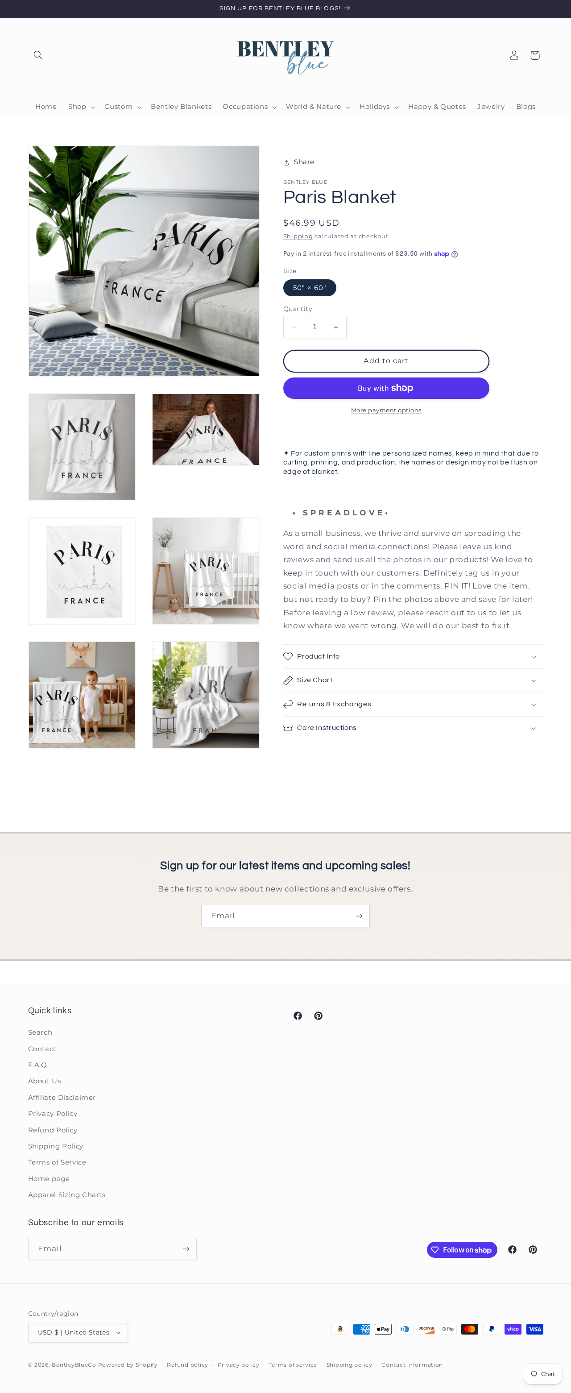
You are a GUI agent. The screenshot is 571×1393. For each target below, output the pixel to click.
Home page (49, 1179)
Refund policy (187, 1365)
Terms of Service (57, 1162)
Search (40, 1032)
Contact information (412, 1365)
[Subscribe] (359, 916)
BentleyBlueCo (74, 1365)
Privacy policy (239, 1365)
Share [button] (304, 162)
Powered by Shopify (128, 1365)
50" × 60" (310, 288)
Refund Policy (53, 1130)
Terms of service (293, 1365)
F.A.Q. (38, 1065)
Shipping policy (349, 1365)
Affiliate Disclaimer (62, 1098)
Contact (42, 1049)
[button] (38, 55)
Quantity (297, 308)
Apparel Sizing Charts (67, 1195)
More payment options (386, 410)
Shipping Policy (55, 1146)
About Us (44, 1081)
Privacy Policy (53, 1114)
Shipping (298, 236)
